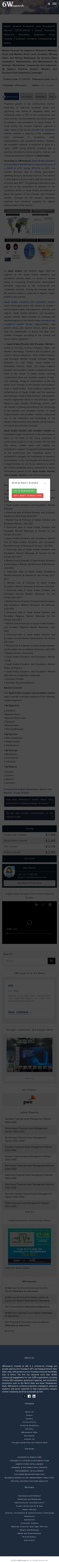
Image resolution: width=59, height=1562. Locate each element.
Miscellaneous (29, 1537)
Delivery (29, 1429)
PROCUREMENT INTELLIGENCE (29, 1471)
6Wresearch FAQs (29, 1432)
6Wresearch (23, 1560)
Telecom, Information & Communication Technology (29, 1513)
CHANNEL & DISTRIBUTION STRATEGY (29, 1467)
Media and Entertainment (29, 1533)
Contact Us (29, 1439)
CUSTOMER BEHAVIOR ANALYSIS (29, 1474)
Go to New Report (24, 491)
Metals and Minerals (29, 1530)
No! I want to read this (28, 496)
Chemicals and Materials (29, 1499)
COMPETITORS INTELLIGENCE (29, 1464)
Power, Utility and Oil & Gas (29, 1506)
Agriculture (29, 1540)
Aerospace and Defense (29, 1496)
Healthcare (29, 1516)
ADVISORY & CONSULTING (29, 1457)
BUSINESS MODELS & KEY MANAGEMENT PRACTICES (29, 1478)
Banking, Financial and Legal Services (29, 1527)
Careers (29, 1419)
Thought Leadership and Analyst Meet (29, 1443)
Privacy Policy (29, 1422)
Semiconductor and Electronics (29, 1503)
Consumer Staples (29, 1523)
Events (29, 1415)
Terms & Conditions (29, 1426)
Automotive (29, 1520)
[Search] (49, 4)
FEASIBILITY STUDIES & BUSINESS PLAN (29, 1461)
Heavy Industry (29, 1509)
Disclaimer (29, 1436)
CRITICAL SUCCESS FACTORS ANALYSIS (29, 1481)
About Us (29, 1412)
